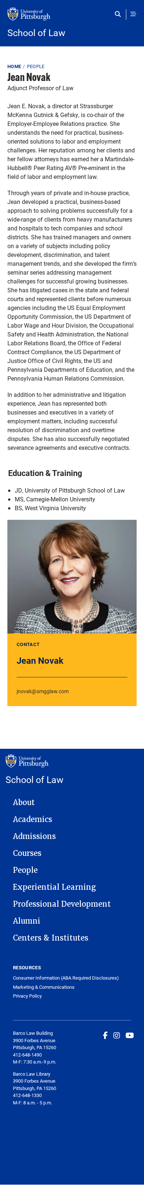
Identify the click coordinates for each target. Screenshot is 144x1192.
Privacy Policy (27, 996)
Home (14, 66)
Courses (27, 853)
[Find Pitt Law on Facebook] (105, 1035)
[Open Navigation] (133, 14)
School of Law (36, 32)
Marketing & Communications (44, 987)
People (36, 66)
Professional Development (62, 904)
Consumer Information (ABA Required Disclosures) (66, 978)
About (24, 802)
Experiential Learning (54, 887)
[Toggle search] (119, 14)
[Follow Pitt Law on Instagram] (116, 1035)
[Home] (72, 17)
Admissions (34, 836)
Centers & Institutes (50, 938)
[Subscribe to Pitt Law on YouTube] (130, 1035)
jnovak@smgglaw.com (43, 691)
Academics (32, 819)
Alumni (26, 921)
